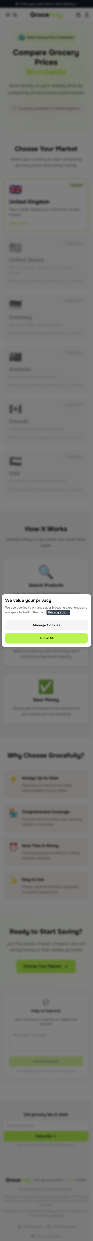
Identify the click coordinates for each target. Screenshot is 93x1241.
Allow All (46, 638)
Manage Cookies (46, 625)
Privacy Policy (58, 612)
